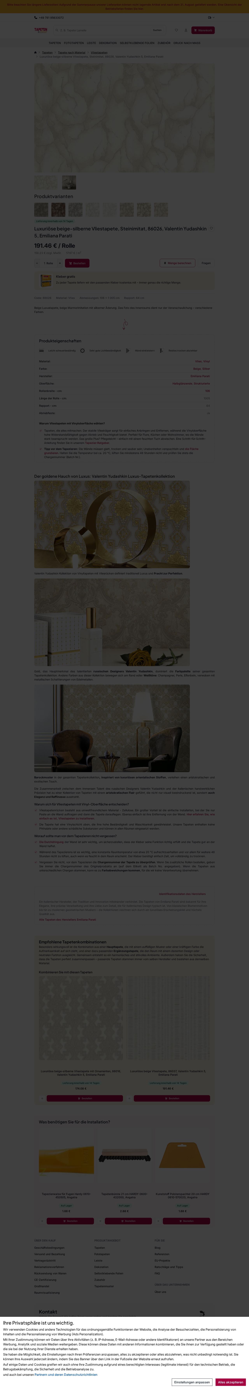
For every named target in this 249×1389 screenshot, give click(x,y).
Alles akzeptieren (230, 1382)
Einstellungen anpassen (192, 1382)
